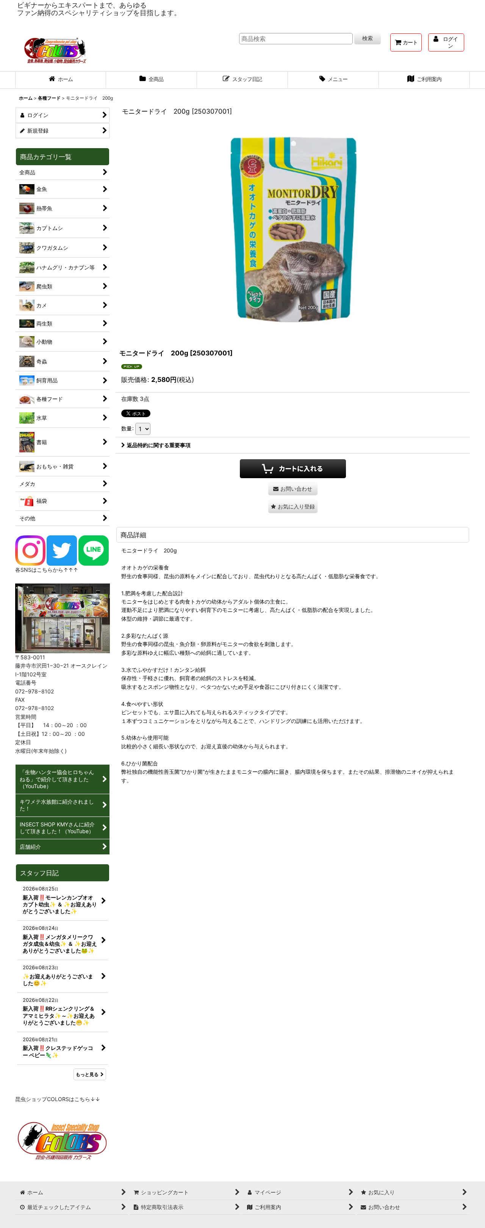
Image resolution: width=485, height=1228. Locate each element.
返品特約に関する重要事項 (159, 445)
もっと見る (87, 1074)
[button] (333, 80)
